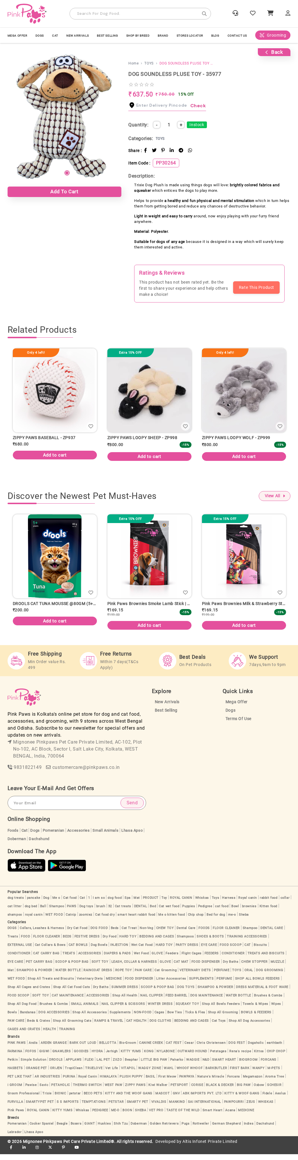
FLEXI (89, 1065)
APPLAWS (74, 1065)
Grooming (276, 35)
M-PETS (273, 1074)
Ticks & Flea (195, 1018)
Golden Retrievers (164, 1129)
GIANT (89, 1129)
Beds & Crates (38, 1026)
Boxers (76, 1129)
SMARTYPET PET (40, 1107)
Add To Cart (64, 191)
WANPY (258, 1074)
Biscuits (260, 951)
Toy (164, 903)
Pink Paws (16, 1116)
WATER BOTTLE (68, 976)
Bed (153, 912)
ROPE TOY (123, 976)
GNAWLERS (61, 1057)
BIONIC (60, 1099)
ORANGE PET (36, 1074)
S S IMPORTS (68, 1107)
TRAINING (67, 1035)
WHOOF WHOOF (190, 1074)
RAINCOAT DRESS (98, 976)
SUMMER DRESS (124, 993)
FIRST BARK (239, 1074)
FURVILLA (15, 1107)
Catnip (71, 920)
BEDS (67, 942)
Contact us (237, 35)
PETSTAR (116, 1107)
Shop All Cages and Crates (29, 993)
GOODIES (81, 1057)
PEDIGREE (100, 1116)
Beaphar (131, 1065)
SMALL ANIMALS (85, 1010)
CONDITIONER (19, 959)
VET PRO (156, 1116)
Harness (228, 903)
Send (132, 808)
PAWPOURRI (234, 1107)
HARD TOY (127, 942)
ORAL (248, 976)
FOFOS (30, 1057)
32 (110, 912)
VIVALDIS (158, 1107)
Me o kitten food (171, 920)
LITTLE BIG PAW (154, 1065)
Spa (128, 903)
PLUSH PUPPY (131, 1082)
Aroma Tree (274, 1082)
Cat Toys (219, 1026)
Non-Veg (146, 934)
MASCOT (162, 1099)
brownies (249, 912)
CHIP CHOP (276, 1057)
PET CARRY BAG (39, 967)
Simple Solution (33, 1065)
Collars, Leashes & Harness (42, 934)
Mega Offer (17, 35)
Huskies (104, 1129)
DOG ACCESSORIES (54, 1018)
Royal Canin (87, 1082)
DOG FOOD (99, 934)
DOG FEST (236, 1048)
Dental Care (186, 934)
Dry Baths (230, 967)
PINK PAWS (17, 1048)
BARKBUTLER (216, 1074)
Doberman (17, 844)
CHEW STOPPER (254, 967)
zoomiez (85, 920)
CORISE (197, 1091)
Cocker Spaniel (42, 1129)
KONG (149, 1057)
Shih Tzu (121, 1129)
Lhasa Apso (132, 836)
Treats (13, 942)
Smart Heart (213, 1116)
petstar (75, 1099)
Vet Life (111, 1074)
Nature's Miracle (210, 1082)
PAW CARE (143, 976)
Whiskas (202, 903)
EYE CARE (209, 951)
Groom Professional (24, 1099)
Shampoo (56, 912)
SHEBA (140, 1116)
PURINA (69, 1082)
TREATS (69, 959)
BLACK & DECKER (220, 1091)
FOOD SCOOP (231, 951)
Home (133, 63)
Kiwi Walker (158, 1091)
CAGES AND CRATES (24, 1035)
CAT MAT (181, 967)
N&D (206, 1065)
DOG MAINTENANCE (206, 1001)
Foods (13, 836)
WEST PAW (114, 1091)
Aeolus (280, 1099)
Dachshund (39, 844)
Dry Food (110, 942)
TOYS (236, 976)
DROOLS (56, 1065)
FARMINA (15, 1057)
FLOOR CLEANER (226, 934)
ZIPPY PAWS (135, 1091)
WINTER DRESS (160, 1010)
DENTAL (140, 912)
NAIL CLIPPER (151, 1001)
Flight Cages (192, 959)
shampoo (15, 920)
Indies (249, 1129)
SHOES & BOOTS (210, 942)
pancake (33, 903)
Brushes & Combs (268, 1001)
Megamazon (252, 1082)
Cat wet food (169, 912)
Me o (56, 903)
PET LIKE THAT (20, 1082)
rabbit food (269, 903)
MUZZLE (277, 967)
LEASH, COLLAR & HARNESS (134, 967)
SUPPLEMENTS (201, 984)
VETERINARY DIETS (195, 976)
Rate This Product (256, 287)
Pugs (185, 1129)
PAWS (71, 912)
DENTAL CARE (271, 934)
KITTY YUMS (131, 1057)
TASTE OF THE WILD (183, 1116)
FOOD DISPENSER (205, 967)
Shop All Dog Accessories (249, 1026)
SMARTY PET (137, 1107)
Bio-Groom (127, 1048)
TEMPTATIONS (94, 1107)
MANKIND (177, 1107)
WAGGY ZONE (149, 1074)
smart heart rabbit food (136, 920)
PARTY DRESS (187, 951)
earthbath (274, 1048)
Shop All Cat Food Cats (71, 993)
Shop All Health (124, 1001)
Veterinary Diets (90, 984)
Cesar (189, 1048)
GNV (176, 1099)
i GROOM (15, 1091)
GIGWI (44, 1057)
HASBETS (15, 1074)
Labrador (15, 1138)
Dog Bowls (99, 951)
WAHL (168, 1074)
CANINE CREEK (151, 1048)
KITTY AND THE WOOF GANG (128, 1099)
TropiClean (73, 1074)
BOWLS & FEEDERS (256, 1018)
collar (285, 903)
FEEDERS (212, 959)
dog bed (31, 912)
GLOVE (157, 959)
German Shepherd (226, 1129)
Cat (25, 836)
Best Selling (107, 35)
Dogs (230, 716)
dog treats (16, 903)
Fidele (267, 1099)
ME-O (115, 1116)
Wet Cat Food (142, 951)
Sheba (244, 920)
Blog (215, 35)
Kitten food (269, 912)
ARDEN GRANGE (54, 1048)
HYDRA (97, 1057)
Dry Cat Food (77, 934)
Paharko (176, 1065)
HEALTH (49, 1035)
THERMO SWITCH (87, 1091)
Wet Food (141, 959)
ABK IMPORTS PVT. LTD (202, 1099)
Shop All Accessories (89, 1018)
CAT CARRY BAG (46, 959)
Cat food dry (105, 920)
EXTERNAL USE (20, 951)
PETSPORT (179, 1091)
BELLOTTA (107, 1048)
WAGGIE (193, 1065)
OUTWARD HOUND (192, 1057)
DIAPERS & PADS (117, 959)
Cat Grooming (166, 976)
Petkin (13, 1065)
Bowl (235, 912)
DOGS (40, 35)
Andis (33, 1048)
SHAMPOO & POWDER (34, 976)
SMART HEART (224, 1065)
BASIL (150, 1082)
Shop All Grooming (223, 1018)
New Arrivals (77, 35)
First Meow (167, 1082)
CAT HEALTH (136, 1026)
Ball (43, 912)
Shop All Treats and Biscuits (51, 984)
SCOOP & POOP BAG (72, 967)
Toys (215, 903)
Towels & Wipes (255, 1010)
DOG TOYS (186, 993)
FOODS (204, 934)
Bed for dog (216, 920)
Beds (115, 934)
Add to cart (55, 456)
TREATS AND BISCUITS (266, 959)
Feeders (172, 959)
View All (272, 497)
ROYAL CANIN (181, 903)
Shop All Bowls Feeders (221, 1010)
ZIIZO (117, 1065)
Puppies (188, 912)
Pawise (31, 1091)
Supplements (120, 1018)
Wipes (276, 1010)
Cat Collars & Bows (50, 951)
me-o (232, 920)
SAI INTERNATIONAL (204, 1107)
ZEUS (250, 1107)
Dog (46, 903)
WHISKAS (266, 1107)
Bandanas (28, 1018)
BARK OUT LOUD (83, 1048)
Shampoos (185, 942)
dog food (115, 903)
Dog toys (86, 912)
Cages (159, 1018)
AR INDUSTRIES (47, 1082)
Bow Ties (174, 1018)
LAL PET (103, 1065)
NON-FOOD (143, 1018)
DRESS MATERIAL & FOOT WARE (262, 993)
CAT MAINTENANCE (68, 1001)
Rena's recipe (240, 1057)
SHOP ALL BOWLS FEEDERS (257, 984)
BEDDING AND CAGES (156, 942)
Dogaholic (256, 1048)
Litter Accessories (171, 984)
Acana (230, 1116)
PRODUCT (151, 903)
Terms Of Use (238, 724)
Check (198, 105)
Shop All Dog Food (22, 1010)
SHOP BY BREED (138, 35)
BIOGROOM (248, 1065)
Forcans (233, 1082)
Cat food (70, 903)
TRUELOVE (93, 1074)
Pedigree (205, 912)
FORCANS (268, 1065)
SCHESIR (274, 1091)
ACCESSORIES (89, 959)
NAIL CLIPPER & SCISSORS (123, 1010)
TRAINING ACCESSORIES (247, 942)
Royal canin (247, 903)
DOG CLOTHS (160, 1026)
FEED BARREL (176, 1001)
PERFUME (221, 976)
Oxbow (259, 1091)
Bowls (12, 1018)
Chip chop (196, 920)
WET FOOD (54, 920)
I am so (99, 903)
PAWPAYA (186, 1082)
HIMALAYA (108, 1082)
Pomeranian (53, 836)
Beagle (62, 1129)
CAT (55, 35)
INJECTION (119, 951)
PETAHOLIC (60, 1091)
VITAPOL (128, 1074)
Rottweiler (201, 1129)
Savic (44, 1091)
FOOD (25, 942)
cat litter (15, 912)
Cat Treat (129, 934)
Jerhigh (112, 1057)
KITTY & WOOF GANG (241, 1099)
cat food (221, 912)
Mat (137, 903)
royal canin (34, 920)
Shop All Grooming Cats (72, 1026)
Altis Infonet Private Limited (209, 1147)
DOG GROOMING (269, 976)
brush (100, 912)
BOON (127, 1116)
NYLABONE (166, 1057)
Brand (163, 35)
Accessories (78, 836)
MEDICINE (114, 984)
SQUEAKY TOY (187, 1010)
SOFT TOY (100, 967)
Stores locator (190, 35)
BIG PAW (244, 1091)
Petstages (218, 1057)
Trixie (47, 1099)
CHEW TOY (165, 934)
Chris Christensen (211, 1048)
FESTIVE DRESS (87, 942)
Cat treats (123, 912)
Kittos (259, 1057)
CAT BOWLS (78, 951)
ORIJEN (56, 1074)
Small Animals (105, 836)
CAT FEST (174, 1048)
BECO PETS (93, 1099)
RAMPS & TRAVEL (108, 1026)
